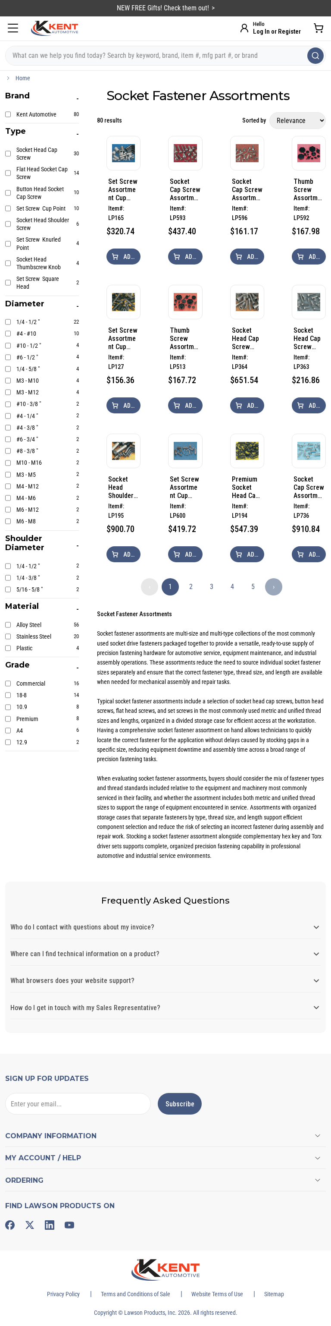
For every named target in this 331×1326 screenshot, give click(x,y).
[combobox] (165, 56)
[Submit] (315, 55)
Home (23, 78)
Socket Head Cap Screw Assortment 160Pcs (308, 338)
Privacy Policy (63, 1294)
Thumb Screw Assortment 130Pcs (308, 189)
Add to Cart (131, 256)
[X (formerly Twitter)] (29, 1225)
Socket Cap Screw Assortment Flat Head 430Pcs (247, 189)
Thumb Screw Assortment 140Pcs (184, 338)
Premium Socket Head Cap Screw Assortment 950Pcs (246, 487)
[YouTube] (69, 1225)
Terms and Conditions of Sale (135, 1294)
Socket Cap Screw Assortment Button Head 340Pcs (185, 189)
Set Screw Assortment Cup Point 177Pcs (122, 338)
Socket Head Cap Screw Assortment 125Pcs (246, 338)
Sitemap (274, 1294)
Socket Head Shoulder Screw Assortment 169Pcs (122, 487)
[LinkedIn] (49, 1225)
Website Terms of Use (217, 1294)
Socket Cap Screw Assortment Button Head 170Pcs (309, 487)
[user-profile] (244, 28)
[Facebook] (10, 1225)
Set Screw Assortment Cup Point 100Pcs (184, 487)
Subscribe (180, 1104)
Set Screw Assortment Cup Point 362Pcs (122, 189)
